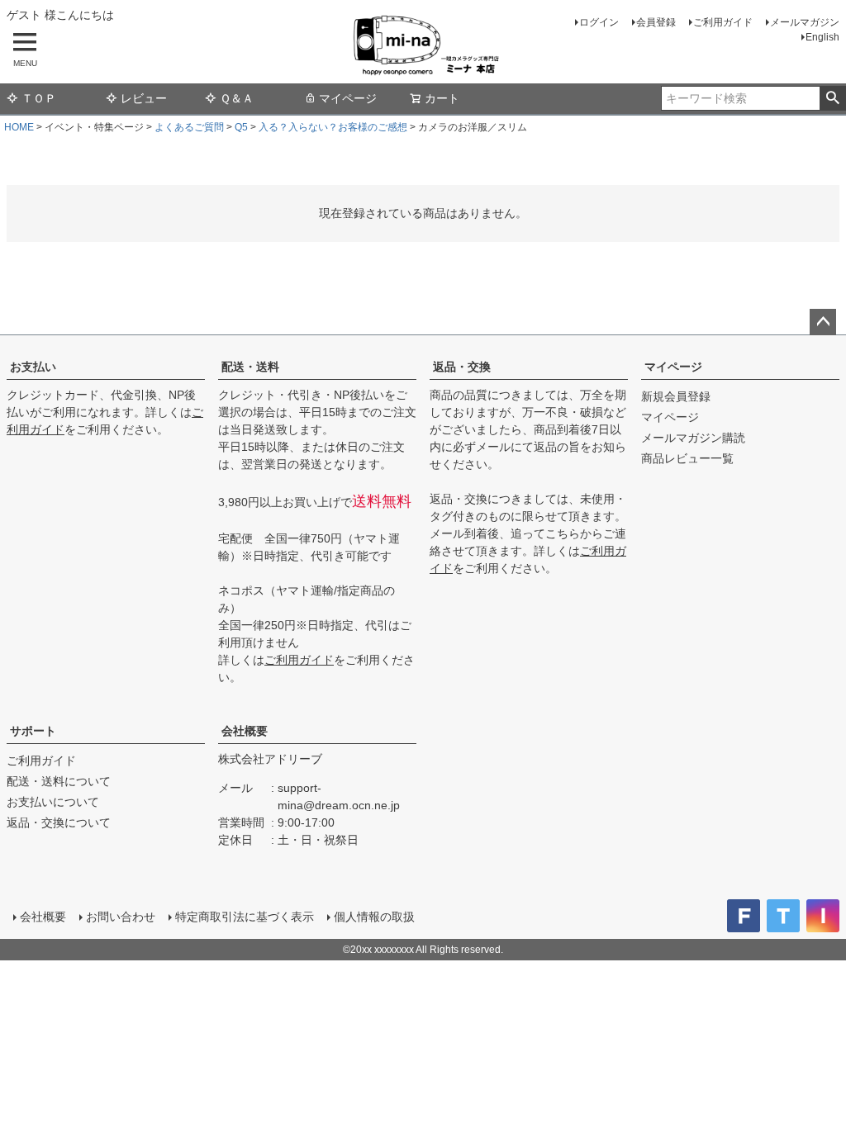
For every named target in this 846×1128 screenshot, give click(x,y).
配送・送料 (250, 366)
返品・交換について (59, 822)
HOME (19, 127)
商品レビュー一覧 (687, 458)
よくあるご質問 (189, 127)
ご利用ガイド (723, 22)
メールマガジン (804, 22)
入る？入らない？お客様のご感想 (333, 127)
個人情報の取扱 (374, 916)
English (822, 37)
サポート (33, 730)
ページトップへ (823, 322)
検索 (832, 98)
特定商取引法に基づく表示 (244, 916)
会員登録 (656, 22)
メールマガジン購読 (693, 437)
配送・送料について (59, 781)
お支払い (33, 366)
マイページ (348, 98)
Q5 (241, 127)
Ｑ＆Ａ (237, 98)
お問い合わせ (120, 916)
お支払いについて (53, 801)
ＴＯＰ (38, 98)
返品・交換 (462, 366)
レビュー (144, 98)
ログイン (599, 22)
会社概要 (244, 730)
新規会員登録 (676, 396)
